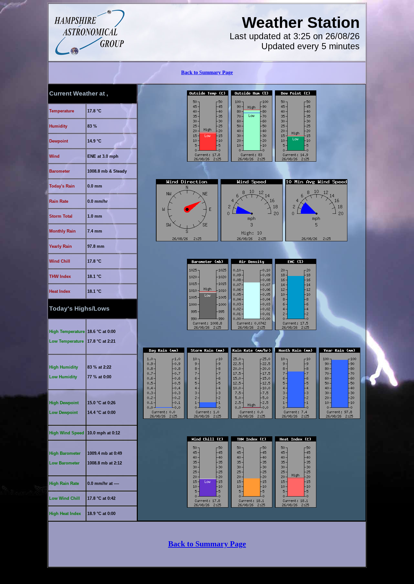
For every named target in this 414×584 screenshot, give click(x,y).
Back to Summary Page (207, 72)
